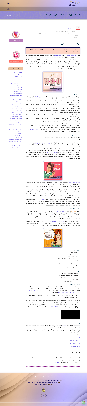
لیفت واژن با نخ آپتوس (17, 93)
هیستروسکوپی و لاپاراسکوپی (16, 104)
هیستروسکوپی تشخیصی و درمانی (15, 120)
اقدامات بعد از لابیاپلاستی (69, 33)
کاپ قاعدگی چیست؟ (18, 148)
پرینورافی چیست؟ (18, 81)
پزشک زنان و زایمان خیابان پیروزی (15, 108)
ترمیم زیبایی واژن (18, 137)
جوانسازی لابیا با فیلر (18, 72)
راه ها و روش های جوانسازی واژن (15, 141)
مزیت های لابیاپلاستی (18, 135)
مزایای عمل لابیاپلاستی (70, 28)
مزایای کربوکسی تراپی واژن (16, 116)
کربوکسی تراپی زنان (18, 127)
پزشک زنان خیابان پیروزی (17, 112)
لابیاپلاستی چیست (44, 33)
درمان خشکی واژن (18, 101)
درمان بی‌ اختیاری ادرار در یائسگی (15, 129)
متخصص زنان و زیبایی (51, 152)
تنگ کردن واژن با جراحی (74, 340)
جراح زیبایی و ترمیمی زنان (17, 103)
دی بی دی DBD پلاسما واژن (16, 97)
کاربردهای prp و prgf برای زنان (16, 83)
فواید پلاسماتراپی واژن (17, 85)
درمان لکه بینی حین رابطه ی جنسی (15, 139)
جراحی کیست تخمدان (18, 143)
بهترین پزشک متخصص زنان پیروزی (15, 106)
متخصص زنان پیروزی (18, 110)
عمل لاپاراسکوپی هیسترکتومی (16, 118)
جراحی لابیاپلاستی (61, 31)
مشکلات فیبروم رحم (18, 131)
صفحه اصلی (19, 15)
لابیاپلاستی (47, 143)
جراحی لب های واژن (75, 346)
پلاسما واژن (20, 87)
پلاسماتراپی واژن (18, 122)
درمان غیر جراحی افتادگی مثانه (16, 147)
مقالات (54, 31)
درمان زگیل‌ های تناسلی (17, 91)
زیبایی (57, 31)
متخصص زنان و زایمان (40, 97)
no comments (75, 37)
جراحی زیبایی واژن (67, 31)
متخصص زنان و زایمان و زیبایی (56, 221)
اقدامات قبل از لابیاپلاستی (59, 33)
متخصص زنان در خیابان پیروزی (16, 114)
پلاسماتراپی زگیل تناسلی (17, 89)
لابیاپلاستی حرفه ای (18, 78)
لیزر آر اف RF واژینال (17, 99)
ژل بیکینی (20, 74)
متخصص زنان (57, 362)
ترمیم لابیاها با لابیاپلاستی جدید (16, 95)
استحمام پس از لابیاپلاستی (54, 306)
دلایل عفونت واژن (18, 133)
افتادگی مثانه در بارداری (17, 145)
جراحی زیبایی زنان (74, 31)
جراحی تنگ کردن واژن (74, 343)
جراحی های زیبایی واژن (70, 55)
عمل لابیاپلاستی (57, 55)
